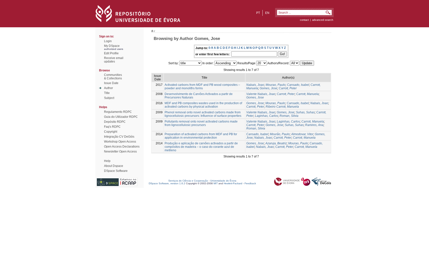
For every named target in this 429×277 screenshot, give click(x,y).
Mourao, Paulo (276, 85)
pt (258, 13)
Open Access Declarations (122, 146)
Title (107, 93)
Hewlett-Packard (233, 183)
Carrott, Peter (288, 88)
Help (107, 161)
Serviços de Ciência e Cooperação (188, 180)
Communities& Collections (113, 76)
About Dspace (113, 166)
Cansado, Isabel (298, 85)
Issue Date (111, 83)
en (267, 13)
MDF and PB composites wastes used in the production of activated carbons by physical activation (203, 104)
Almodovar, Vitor (302, 134)
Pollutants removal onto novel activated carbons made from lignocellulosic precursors (201, 123)
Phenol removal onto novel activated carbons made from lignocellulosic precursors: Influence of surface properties (203, 114)
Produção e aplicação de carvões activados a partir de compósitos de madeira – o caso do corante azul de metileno (201, 147)
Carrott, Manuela (307, 94)
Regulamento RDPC (118, 112)
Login (108, 41)
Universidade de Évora (223, 180)
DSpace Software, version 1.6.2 (167, 183)
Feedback (250, 183)
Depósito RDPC (115, 121)
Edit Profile (111, 53)
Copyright (110, 131)
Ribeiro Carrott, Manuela (282, 106)
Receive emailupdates (113, 59)
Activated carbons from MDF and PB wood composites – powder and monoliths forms (202, 86)
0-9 (211, 48)
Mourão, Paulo (280, 134)
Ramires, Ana (314, 125)
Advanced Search (322, 19)
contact (304, 19)
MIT (216, 183)
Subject (109, 98)
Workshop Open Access (120, 141)
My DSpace (112, 46)
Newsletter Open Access (120, 151)
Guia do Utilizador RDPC (121, 117)
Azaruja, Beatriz (276, 143)
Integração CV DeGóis (119, 136)
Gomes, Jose (268, 88)
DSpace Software (116, 171)
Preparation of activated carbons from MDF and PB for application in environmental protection (201, 135)
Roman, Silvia (289, 116)
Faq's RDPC (112, 126)
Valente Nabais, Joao (260, 94)
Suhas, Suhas (305, 112)
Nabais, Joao (255, 85)
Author (108, 88)
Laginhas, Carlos (266, 116)
